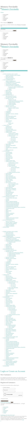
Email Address (6, 387)
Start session (5, 14)
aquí (23, 419)
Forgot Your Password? (5, 402)
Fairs (4, 16)
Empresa (5, 19)
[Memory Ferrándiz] (10, 9)
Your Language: (4, 22)
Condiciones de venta (5, 415)
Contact (4, 15)
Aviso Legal (12, 415)
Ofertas (2, 12)
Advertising (5, 18)
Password (5, 390)
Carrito (4, 20)
